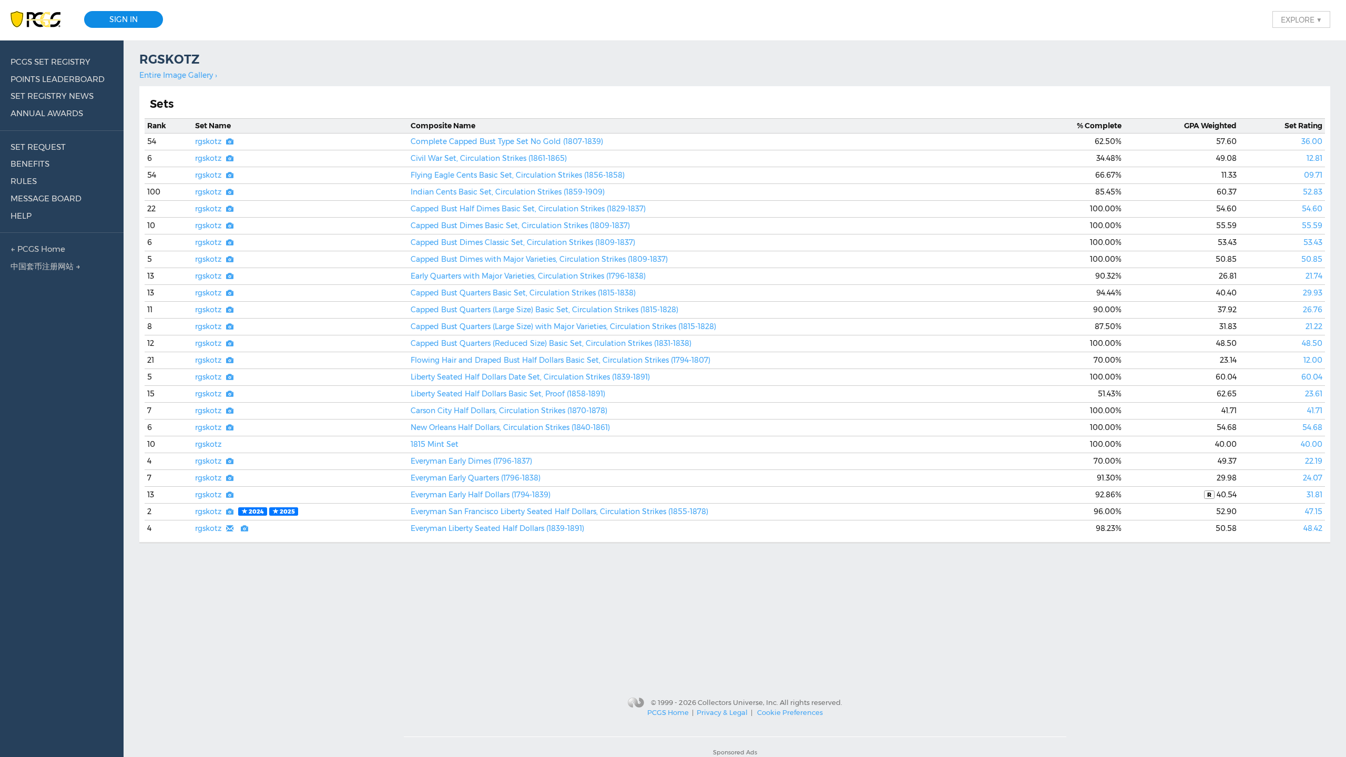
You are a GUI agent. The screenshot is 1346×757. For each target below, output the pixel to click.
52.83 (1312, 192)
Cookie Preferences (790, 712)
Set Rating (1303, 125)
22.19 (1313, 461)
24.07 (1312, 478)
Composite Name (443, 125)
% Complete (1099, 125)
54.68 (1312, 427)
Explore (1301, 19)
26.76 (1312, 309)
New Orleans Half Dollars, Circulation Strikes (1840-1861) (510, 427)
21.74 (1314, 276)
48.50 (1312, 343)
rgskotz (208, 141)
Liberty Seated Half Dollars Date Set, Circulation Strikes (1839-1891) (530, 377)
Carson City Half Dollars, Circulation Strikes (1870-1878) (509, 410)
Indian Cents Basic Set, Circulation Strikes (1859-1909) (508, 192)
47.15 (1313, 511)
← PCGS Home (38, 249)
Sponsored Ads (735, 752)
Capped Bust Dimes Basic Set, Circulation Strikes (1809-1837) (520, 225)
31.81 (1314, 494)
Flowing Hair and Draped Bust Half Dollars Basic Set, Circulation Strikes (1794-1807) (560, 360)
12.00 (1312, 360)
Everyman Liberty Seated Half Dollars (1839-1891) (497, 528)
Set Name (213, 125)
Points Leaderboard (58, 79)
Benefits (30, 164)
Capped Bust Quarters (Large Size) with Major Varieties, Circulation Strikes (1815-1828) (563, 326)
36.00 (1311, 141)
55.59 (1312, 225)
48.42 (1312, 528)
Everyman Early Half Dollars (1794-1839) (480, 494)
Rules (24, 181)
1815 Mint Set (434, 444)
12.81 (1314, 158)
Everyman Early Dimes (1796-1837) (471, 461)
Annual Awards (47, 113)
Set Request (38, 147)
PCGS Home (668, 712)
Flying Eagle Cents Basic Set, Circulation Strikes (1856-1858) (518, 175)
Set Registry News (52, 96)
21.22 (1314, 326)
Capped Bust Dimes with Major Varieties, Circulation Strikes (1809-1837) (539, 259)
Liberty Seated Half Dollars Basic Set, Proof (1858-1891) (508, 393)
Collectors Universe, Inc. (738, 702)
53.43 (1312, 242)
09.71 (1313, 175)
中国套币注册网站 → (45, 266)
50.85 (1311, 259)
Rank (156, 125)
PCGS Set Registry (50, 62)
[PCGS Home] (41, 19)
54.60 (1312, 208)
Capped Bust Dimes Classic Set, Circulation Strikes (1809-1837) (523, 242)
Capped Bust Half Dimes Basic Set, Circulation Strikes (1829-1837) (528, 208)
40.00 (1311, 444)
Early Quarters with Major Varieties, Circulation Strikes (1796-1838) (528, 276)
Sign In (123, 19)
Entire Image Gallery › (178, 75)
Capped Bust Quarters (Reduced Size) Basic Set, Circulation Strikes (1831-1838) (551, 343)
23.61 (1313, 393)
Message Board (46, 198)
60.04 (1311, 377)
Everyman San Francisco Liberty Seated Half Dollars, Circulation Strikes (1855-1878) (559, 511)
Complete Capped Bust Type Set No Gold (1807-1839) (507, 141)
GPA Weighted (1210, 125)
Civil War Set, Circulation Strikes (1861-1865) (489, 158)
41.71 (1314, 410)
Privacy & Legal (722, 712)
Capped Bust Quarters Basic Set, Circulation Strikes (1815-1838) (523, 293)
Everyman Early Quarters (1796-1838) (476, 478)
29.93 (1312, 293)
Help (21, 216)
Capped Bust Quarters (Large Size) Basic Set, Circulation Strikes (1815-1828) (544, 309)
